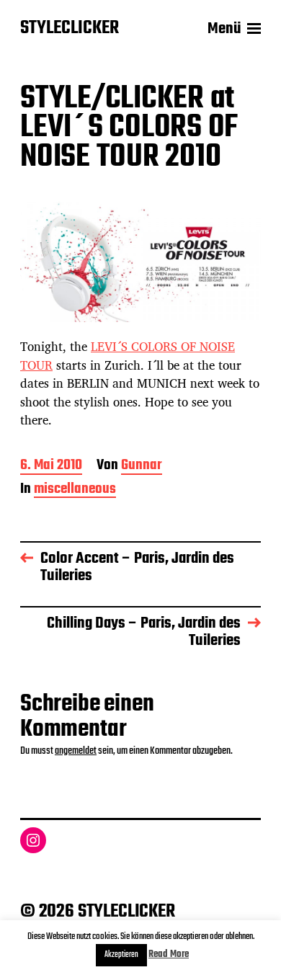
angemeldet (76, 751)
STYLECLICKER (69, 29)
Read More (168, 954)
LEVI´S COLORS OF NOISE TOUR (127, 356)
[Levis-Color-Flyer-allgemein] (140, 262)
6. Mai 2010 (51, 466)
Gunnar (141, 466)
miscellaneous (75, 490)
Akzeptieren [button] (121, 954)
